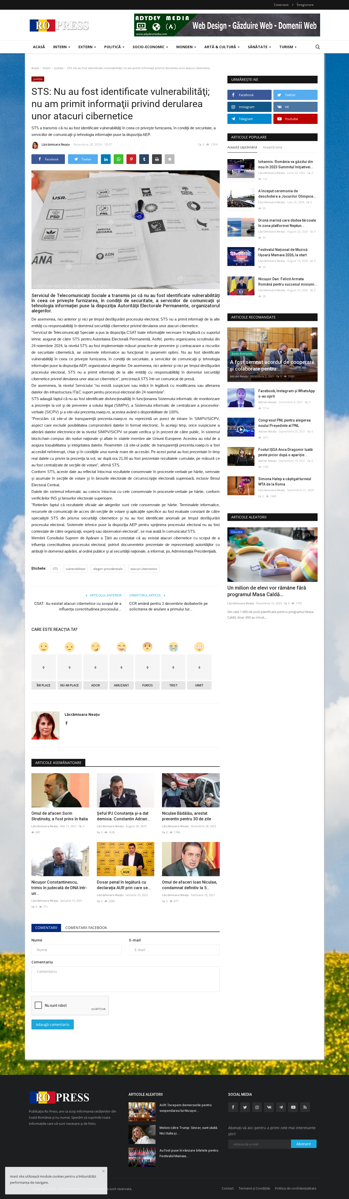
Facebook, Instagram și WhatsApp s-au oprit (286, 393)
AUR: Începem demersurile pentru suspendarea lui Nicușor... (185, 1108)
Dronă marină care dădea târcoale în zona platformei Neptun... (287, 223)
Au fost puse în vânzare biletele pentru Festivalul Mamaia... (188, 1153)
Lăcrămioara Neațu (56, 144)
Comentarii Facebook (86, 927)
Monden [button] (185, 46)
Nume (36, 940)
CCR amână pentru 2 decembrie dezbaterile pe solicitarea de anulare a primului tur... (168, 606)
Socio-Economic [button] (149, 46)
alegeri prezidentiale (108, 569)
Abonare (303, 1143)
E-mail (135, 940)
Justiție (58, 68)
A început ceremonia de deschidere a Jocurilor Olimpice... (287, 193)
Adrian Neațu (239, 376)
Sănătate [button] (258, 46)
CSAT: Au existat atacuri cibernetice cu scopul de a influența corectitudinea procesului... (77, 606)
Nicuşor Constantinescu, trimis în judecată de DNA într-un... (59, 888)
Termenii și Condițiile (254, 1188)
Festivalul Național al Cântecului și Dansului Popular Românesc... (267, 591)
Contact (228, 1188)
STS (55, 569)
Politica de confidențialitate (295, 1188)
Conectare (281, 5)
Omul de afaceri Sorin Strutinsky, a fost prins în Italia (59, 816)
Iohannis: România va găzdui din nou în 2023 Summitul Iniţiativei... (285, 164)
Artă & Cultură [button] (220, 46)
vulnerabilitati (75, 569)
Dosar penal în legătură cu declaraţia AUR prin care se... (124, 885)
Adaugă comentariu (52, 1024)
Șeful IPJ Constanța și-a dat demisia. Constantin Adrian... (123, 816)
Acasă (39, 46)
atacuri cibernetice (144, 569)
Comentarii (46, 927)
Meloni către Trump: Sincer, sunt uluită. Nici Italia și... (188, 1130)
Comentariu (42, 962)
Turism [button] (286, 46)
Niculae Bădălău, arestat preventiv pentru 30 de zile (186, 816)
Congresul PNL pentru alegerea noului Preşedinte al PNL (284, 423)
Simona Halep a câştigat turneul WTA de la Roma (284, 481)
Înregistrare (305, 5)
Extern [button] (86, 46)
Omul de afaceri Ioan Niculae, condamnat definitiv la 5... (189, 885)
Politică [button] (113, 46)
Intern (47, 68)
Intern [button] (60, 46)
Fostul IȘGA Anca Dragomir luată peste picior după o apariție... (285, 452)
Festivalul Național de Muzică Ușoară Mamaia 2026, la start (283, 252)
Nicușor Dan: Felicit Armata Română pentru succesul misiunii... (287, 281)
